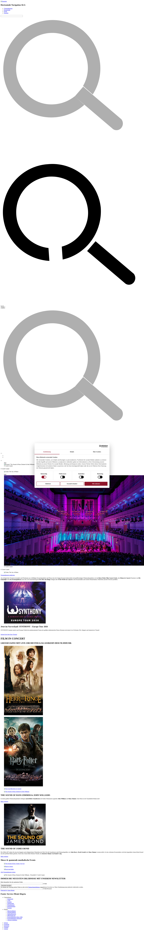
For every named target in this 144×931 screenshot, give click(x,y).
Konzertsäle (7, 10)
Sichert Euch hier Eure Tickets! (9, 634)
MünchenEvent (11, 915)
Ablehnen (48, 483)
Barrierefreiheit (11, 906)
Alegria (6, 929)
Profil (5, 11)
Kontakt (9, 902)
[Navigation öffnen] (1, 460)
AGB (8, 900)
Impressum (10, 899)
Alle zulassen (96, 483)
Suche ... (3, 306)
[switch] (62, 477)
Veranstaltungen (8, 8)
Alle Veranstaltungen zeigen (8, 872)
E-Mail (45, 883)
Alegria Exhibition (12, 920)
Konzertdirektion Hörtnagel (14, 918)
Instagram (6, 926)
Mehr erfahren (4, 801)
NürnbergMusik (11, 912)
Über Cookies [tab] (97, 451)
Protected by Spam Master (7, 890)
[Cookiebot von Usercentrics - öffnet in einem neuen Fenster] (100, 446)
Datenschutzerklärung (34, 887)
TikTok (6, 923)
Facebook (6, 924)
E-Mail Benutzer (47, 888)
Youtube (6, 927)
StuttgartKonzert (11, 914)
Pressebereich (10, 905)
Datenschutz (10, 903)
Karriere (6, 13)
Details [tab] (72, 451)
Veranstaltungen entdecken (8, 575)
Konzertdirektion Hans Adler (15, 917)
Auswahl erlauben (72, 483)
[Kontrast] (1, 453)
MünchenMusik (11, 911)
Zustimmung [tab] (47, 451)
